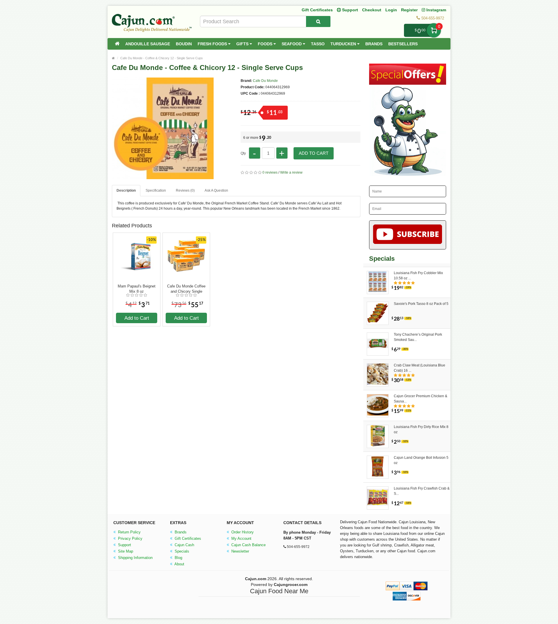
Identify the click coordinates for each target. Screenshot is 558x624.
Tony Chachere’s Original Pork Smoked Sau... (418, 337)
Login (391, 10)
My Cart (434, 30)
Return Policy (129, 532)
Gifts (243, 44)
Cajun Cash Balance (248, 545)
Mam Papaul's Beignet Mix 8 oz (136, 289)
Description (126, 190)
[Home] (117, 44)
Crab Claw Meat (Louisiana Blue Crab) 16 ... (419, 368)
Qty (243, 153)
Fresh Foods (213, 44)
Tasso (318, 44)
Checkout (371, 10)
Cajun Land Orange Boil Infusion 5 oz (421, 460)
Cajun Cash (184, 545)
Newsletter (239, 551)
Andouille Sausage (147, 44)
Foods (265, 44)
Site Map (125, 551)
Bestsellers (403, 44)
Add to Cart (313, 153)
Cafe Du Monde (265, 81)
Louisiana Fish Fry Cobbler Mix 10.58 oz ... (418, 275)
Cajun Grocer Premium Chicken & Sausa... (420, 398)
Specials (181, 551)
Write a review (291, 172)
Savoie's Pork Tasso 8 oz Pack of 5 (421, 304)
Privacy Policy (129, 538)
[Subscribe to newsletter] (407, 234)
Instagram (435, 10)
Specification (156, 190)
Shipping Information (135, 557)
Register (409, 10)
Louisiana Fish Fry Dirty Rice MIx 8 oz (421, 429)
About (179, 564)
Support (124, 545)
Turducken (343, 44)
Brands (373, 44)
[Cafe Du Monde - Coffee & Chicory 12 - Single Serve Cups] (163, 177)
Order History (242, 532)
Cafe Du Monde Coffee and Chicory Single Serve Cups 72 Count (186, 289)
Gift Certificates (317, 10)
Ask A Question (216, 190)
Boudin (184, 44)
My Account (240, 538)
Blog (178, 557)
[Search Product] (318, 21)
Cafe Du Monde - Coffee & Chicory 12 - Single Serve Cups (161, 58)
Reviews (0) (185, 190)
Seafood (292, 44)
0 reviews (270, 172)
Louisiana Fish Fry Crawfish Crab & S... (422, 491)
